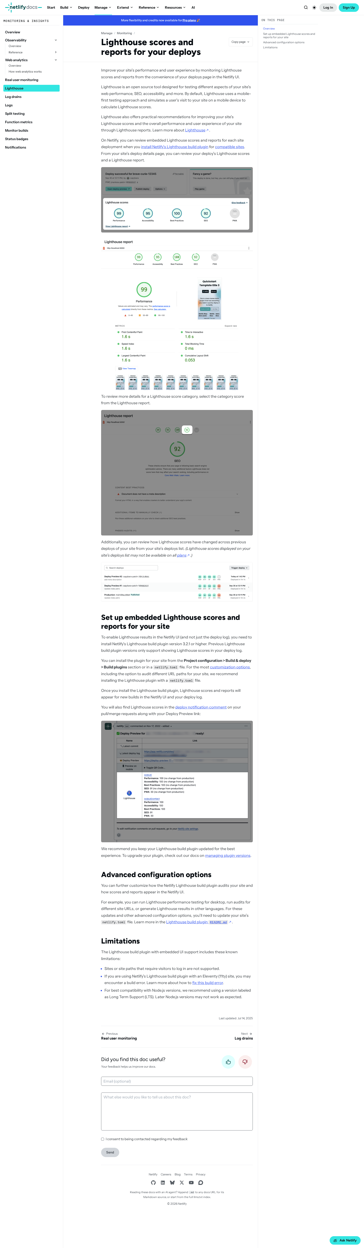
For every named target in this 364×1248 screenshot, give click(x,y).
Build (64, 7)
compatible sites (229, 147)
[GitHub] (153, 1182)
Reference (147, 7)
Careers (166, 1174)
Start (51, 7)
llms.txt (198, 1197)
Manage (101, 7)
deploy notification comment (201, 707)
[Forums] (201, 1182)
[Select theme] (314, 7)
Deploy (84, 7)
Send (110, 1152)
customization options (230, 667)
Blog (178, 1174)
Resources (173, 7)
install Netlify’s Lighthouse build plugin (174, 147)
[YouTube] (191, 1182)
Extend (123, 7)
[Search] (305, 7)
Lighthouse (195, 130)
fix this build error (207, 982)
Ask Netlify (348, 1240)
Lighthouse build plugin (196, 922)
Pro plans (189, 20)
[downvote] (245, 1063)
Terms (188, 1174)
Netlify (153, 1174)
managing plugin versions (227, 855)
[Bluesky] (172, 1182)
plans (181, 555)
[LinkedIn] (163, 1182)
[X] (182, 1182)
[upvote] (228, 1063)
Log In (328, 7)
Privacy (200, 1174)
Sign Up (349, 7)
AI (193, 7)
